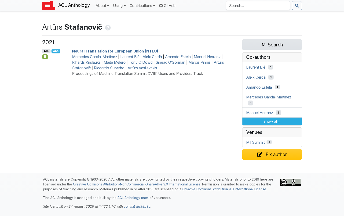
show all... (272, 121)
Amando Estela (178, 56)
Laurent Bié (129, 56)
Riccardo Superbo (109, 68)
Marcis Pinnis (199, 62)
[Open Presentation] (45, 56)
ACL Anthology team (133, 198)
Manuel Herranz (207, 56)
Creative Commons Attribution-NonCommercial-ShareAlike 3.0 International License (137, 184)
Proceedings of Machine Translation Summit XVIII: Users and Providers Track (137, 73)
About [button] (100, 5)
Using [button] (118, 5)
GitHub (170, 5)
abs (56, 51)
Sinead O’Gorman (170, 62)
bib (46, 51)
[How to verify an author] (107, 26)
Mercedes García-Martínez (94, 56)
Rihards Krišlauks (86, 62)
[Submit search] (297, 5)
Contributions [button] (141, 5)
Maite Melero (115, 62)
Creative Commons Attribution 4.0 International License (224, 189)
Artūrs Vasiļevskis (142, 68)
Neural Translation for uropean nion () (115, 51)
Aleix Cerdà (152, 56)
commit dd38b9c (137, 206)
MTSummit (255, 142)
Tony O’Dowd (141, 62)
